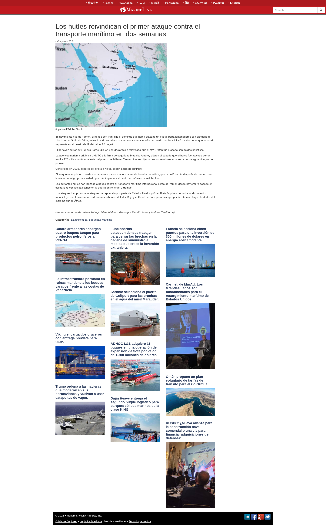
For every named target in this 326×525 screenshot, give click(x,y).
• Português (171, 2)
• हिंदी (186, 2)
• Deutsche (126, 2)
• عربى (141, 2)
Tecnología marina (140, 521)
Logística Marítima (91, 521)
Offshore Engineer (66, 521)
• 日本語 (154, 2)
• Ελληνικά (200, 2)
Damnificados (79, 219)
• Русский (217, 2)
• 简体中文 (92, 2)
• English (234, 2)
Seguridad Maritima (100, 219)
